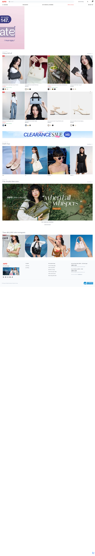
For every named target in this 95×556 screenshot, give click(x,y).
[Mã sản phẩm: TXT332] (59, 69)
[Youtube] (8, 277)
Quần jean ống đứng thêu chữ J (7, 121)
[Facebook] (3, 277)
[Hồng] (73, 89)
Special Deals (71, 4)
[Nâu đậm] (71, 89)
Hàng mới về (25, 4)
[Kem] (26, 89)
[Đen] (3, 89)
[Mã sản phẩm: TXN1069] (13, 69)
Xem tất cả (89, 53)
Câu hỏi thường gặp (51, 265)
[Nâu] (5, 89)
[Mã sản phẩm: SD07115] (81, 106)
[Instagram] (5, 277)
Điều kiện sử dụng (51, 269)
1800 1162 (74, 265)
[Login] (87, 1)
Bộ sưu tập (90, 4)
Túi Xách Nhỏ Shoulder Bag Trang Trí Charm (10, 84)
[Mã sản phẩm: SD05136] (59, 106)
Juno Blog (27, 267)
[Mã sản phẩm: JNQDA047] (13, 106)
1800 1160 (74, 270)
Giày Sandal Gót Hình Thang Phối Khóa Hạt (55, 121)
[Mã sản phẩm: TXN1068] (36, 69)
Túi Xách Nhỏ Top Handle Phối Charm (31, 84)
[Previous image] (2, 28)
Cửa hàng (27, 265)
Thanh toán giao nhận (52, 271)
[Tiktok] (12, 277)
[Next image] (93, 28)
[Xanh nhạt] (3, 125)
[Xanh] (52, 89)
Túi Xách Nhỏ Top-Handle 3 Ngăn (31, 121)
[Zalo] (10, 277)
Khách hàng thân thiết (52, 275)
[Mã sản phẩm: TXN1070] (36, 106)
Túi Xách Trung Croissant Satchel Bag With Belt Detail (57, 84)
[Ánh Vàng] (75, 125)
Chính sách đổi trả (51, 267)
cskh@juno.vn (80, 274)
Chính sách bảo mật (51, 273)
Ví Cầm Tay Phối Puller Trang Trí (76, 84)
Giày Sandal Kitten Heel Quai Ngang (76, 121)
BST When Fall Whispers (47, 4)
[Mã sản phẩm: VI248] (81, 69)
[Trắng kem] (7, 89)
